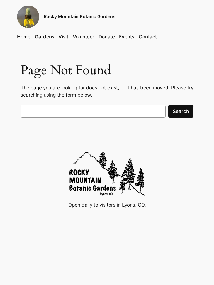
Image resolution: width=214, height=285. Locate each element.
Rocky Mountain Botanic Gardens (79, 16)
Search (181, 111)
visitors (107, 205)
